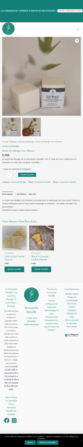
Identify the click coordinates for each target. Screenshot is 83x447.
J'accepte (30, 442)
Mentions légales (71, 294)
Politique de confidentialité (47, 442)
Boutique (13, 142)
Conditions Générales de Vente (72, 313)
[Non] (80, 440)
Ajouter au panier (27, 175)
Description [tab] (7, 194)
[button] (77, 41)
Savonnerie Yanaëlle (43, 182)
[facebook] (7, 420)
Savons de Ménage (26, 142)
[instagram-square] (14, 420)
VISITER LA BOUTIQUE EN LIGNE (70, 11)
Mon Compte (72, 327)
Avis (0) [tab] (32, 194)
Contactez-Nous (51, 317)
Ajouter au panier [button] (14, 269)
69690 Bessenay (31, 324)
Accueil (5, 142)
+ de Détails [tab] (20, 194)
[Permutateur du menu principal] (78, 29)
